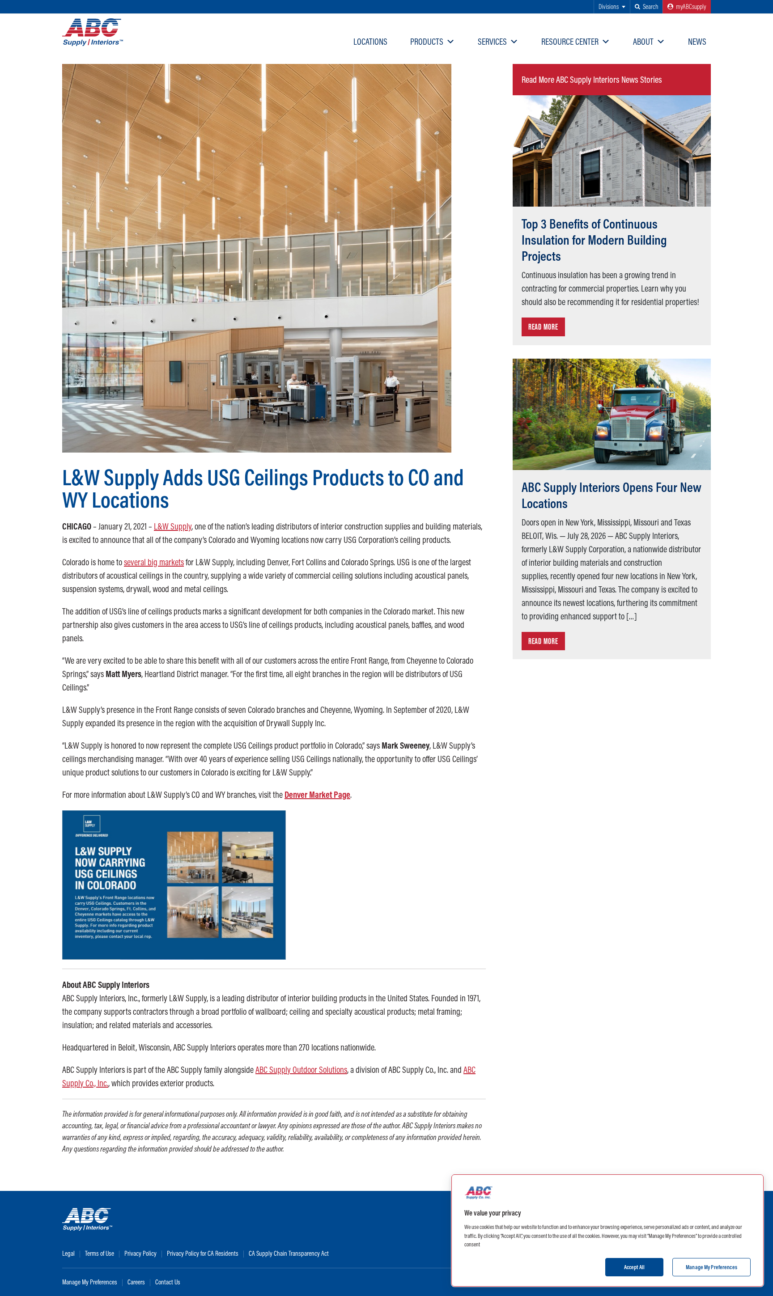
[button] (646, 6)
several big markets (154, 562)
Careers (136, 1282)
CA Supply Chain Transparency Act (289, 1253)
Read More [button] (543, 326)
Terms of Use (99, 1253)
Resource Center (570, 41)
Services (492, 41)
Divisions (609, 6)
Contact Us (167, 1282)
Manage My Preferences (89, 1282)
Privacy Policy (140, 1253)
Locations (370, 41)
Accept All (634, 1266)
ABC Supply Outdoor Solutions (301, 1069)
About (643, 41)
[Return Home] (92, 32)
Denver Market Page (317, 794)
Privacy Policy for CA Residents (202, 1253)
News (697, 41)
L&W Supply (172, 526)
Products (426, 41)
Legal (68, 1253)
